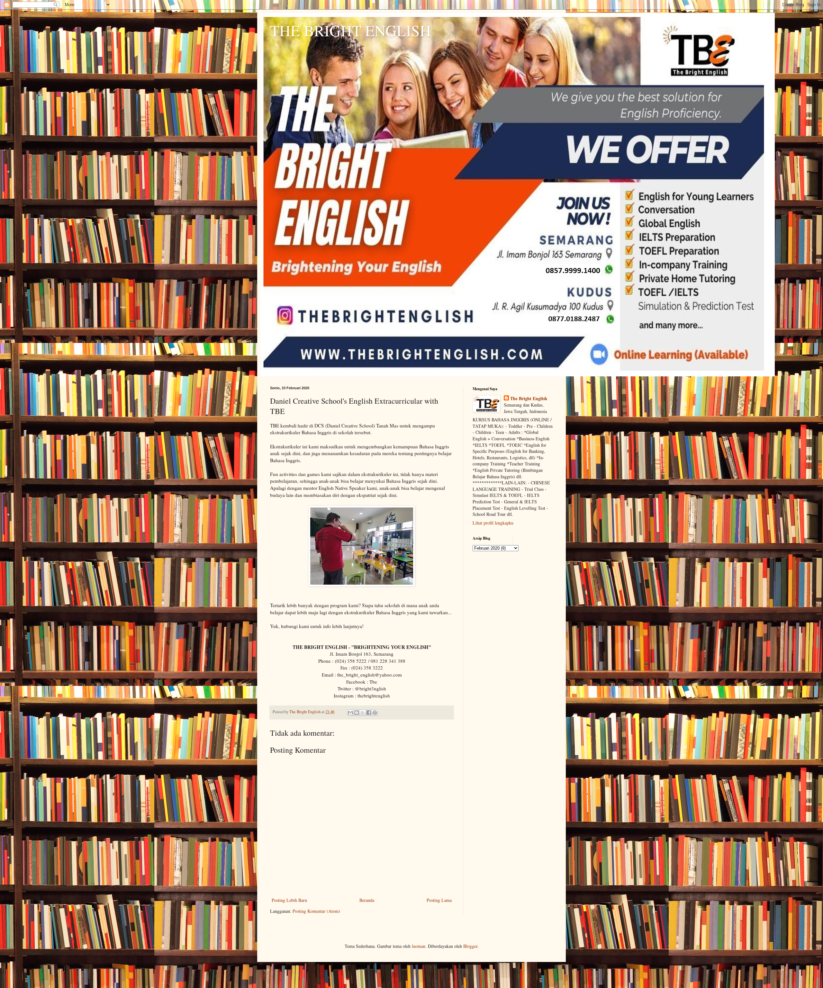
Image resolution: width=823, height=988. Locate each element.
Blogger (470, 946)
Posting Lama (439, 900)
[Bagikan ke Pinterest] (375, 712)
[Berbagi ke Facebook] (369, 712)
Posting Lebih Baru (289, 900)
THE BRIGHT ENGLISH (350, 30)
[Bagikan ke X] (362, 712)
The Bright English (528, 398)
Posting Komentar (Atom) (316, 911)
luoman (418, 946)
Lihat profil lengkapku (493, 523)
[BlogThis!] (356, 712)
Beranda (366, 900)
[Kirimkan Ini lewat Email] (350, 712)
